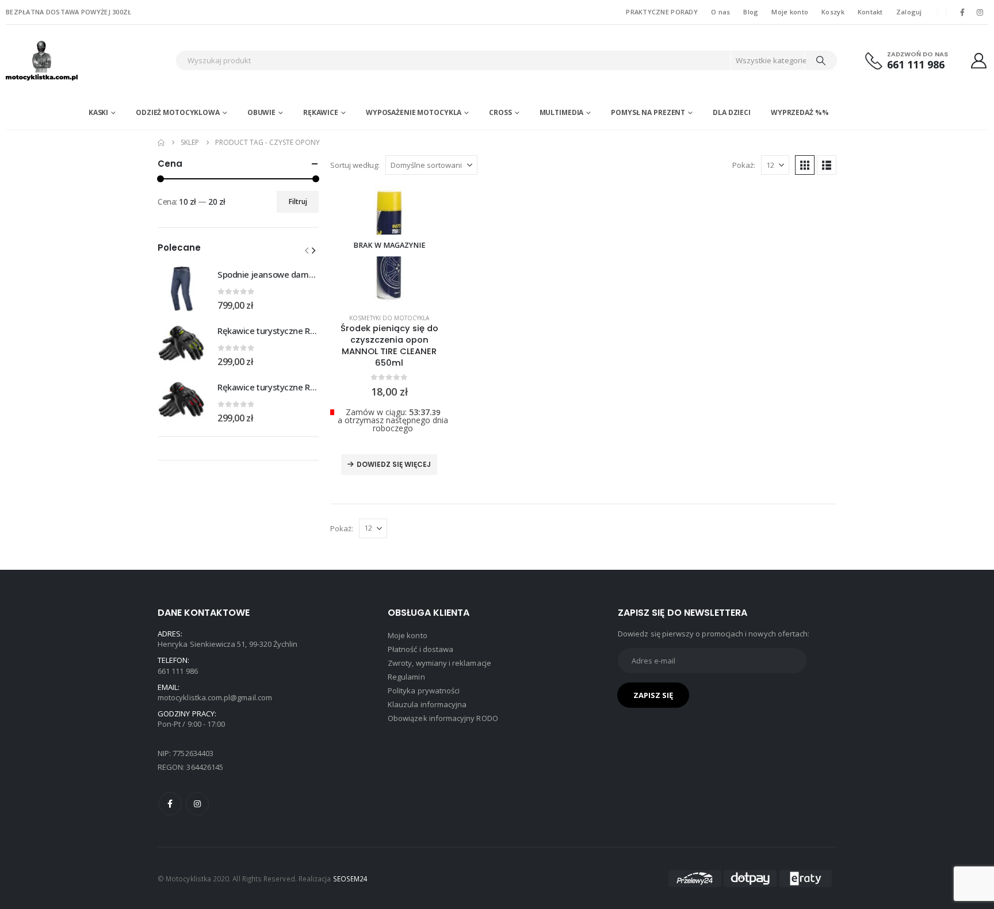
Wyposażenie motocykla (413, 112)
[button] (805, 165)
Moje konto (789, 11)
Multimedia (562, 112)
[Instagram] (980, 12)
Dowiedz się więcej (394, 464)
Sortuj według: (355, 165)
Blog (750, 11)
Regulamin (406, 677)
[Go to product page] (182, 288)
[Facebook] (962, 12)
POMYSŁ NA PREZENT (648, 112)
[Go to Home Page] (161, 142)
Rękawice (320, 112)
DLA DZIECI (732, 112)
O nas (720, 11)
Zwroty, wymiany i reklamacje (439, 663)
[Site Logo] (78, 60)
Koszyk (832, 11)
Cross (500, 112)
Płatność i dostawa (420, 649)
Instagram (197, 803)
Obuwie (261, 112)
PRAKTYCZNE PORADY (662, 11)
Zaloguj (909, 11)
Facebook (170, 803)
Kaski (98, 112)
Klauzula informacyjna (427, 704)
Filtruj (298, 201)
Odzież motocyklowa (178, 112)
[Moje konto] (979, 60)
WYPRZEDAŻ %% (800, 112)
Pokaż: (743, 165)
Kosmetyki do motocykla (389, 318)
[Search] (821, 60)
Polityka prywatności (424, 690)
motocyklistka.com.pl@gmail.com (215, 697)
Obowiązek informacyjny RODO (443, 718)
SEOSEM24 (350, 878)
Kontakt (870, 11)
